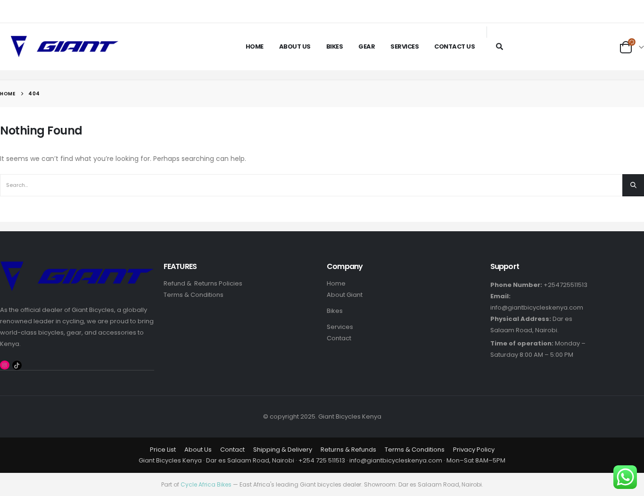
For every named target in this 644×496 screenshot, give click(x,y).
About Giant (345, 294)
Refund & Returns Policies (203, 283)
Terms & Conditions (193, 294)
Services (404, 46)
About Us (295, 46)
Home (255, 46)
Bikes (334, 46)
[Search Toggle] (499, 46)
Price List (163, 449)
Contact (339, 338)
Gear (366, 46)
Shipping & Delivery (282, 449)
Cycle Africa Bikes (206, 484)
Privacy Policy (474, 449)
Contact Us (454, 46)
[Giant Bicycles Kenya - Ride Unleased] (64, 47)
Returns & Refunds (348, 449)
